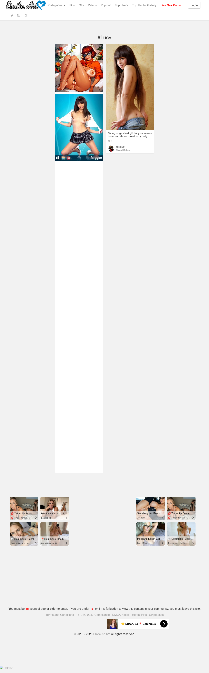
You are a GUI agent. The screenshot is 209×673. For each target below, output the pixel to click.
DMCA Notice (121, 615)
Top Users (121, 5)
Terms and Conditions (60, 615)
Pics (72, 5)
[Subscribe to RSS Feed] (18, 15)
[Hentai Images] (79, 67)
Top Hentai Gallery (144, 5)
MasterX (120, 147)
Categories (55, 5)
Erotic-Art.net (101, 634)
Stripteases (156, 615)
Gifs (81, 5)
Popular (106, 5)
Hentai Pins (139, 615)
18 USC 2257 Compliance (93, 615)
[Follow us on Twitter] (12, 15)
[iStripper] (79, 127)
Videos (92, 5)
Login (194, 5)
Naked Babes (123, 150)
